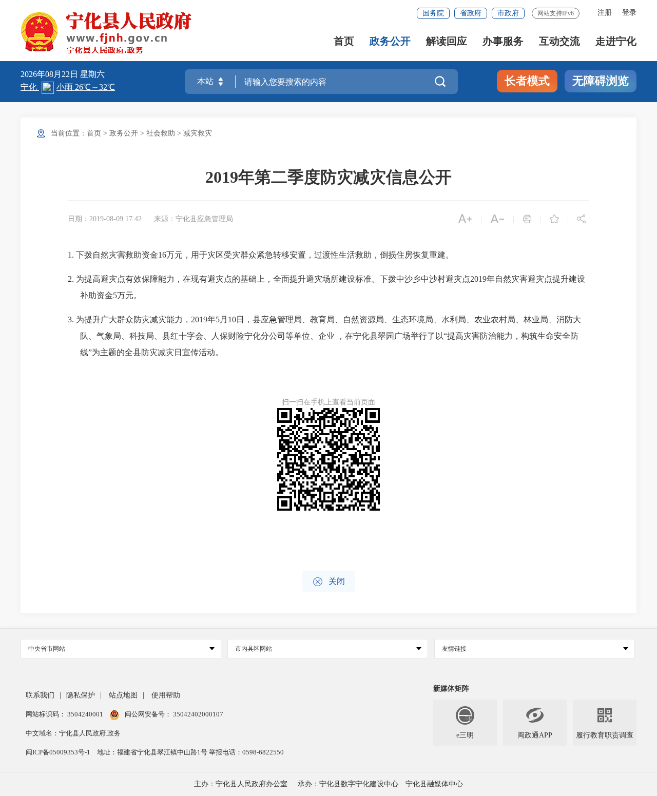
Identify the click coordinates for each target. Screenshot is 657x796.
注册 (604, 12)
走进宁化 (615, 41)
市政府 (508, 13)
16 (162, 254)
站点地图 (123, 695)
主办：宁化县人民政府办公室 (240, 784)
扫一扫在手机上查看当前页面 (328, 402)
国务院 (433, 13)
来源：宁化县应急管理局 (193, 219)
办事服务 (503, 41)
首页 (344, 41)
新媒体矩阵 (451, 688)
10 (232, 319)
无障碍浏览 (600, 80)
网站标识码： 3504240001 (65, 714)
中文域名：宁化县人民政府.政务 (73, 733)
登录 (629, 12)
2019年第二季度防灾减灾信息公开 (328, 177)
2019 (478, 279)
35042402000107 (197, 714)
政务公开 (390, 41)
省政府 (470, 13)
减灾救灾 (197, 133)
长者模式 (527, 80)
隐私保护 (80, 695)
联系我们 (40, 695)
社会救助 (160, 133)
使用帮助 (165, 695)
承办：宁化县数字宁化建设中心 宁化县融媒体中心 (380, 784)
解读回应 (446, 41)
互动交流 (559, 41)
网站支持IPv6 (555, 13)
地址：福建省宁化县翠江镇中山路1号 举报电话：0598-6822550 (190, 752)
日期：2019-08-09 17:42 (105, 219)
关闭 (329, 581)
